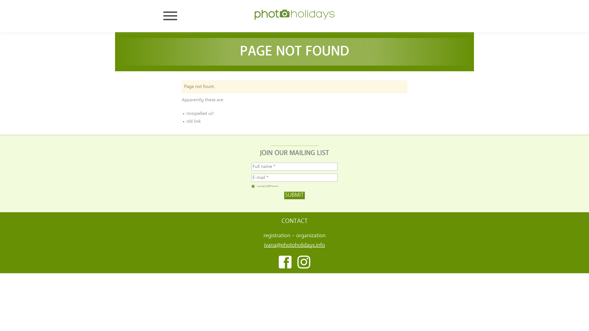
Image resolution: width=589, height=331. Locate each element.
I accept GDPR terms (267, 186)
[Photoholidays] (294, 16)
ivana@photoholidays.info (294, 245)
